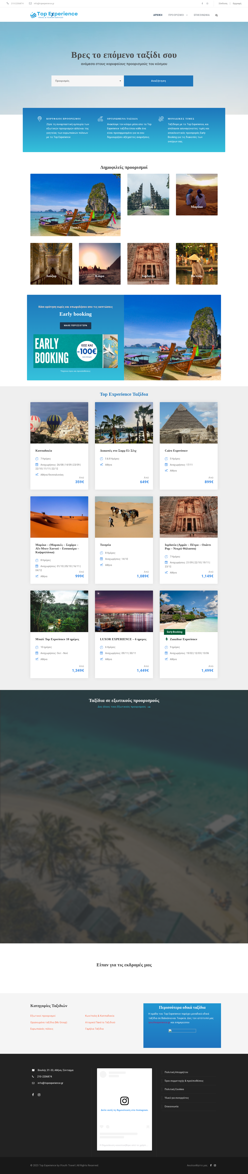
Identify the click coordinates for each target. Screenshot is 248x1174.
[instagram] (207, 3)
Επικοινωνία (202, 15)
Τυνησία (105, 544)
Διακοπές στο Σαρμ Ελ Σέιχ (118, 450)
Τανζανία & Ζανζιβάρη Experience (58, 915)
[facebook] (202, 3)
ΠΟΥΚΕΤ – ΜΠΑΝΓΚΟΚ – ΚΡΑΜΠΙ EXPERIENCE (71, 772)
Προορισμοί (176, 15)
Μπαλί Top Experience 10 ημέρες (57, 639)
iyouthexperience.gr (159, 1022)
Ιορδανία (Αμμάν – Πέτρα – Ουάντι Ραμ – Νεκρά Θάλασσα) (188, 546)
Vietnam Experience (146, 772)
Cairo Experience (176, 450)
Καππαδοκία (43, 450)
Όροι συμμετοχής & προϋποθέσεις (184, 1080)
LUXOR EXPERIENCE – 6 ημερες (123, 639)
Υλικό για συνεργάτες (177, 1098)
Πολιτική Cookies (174, 1089)
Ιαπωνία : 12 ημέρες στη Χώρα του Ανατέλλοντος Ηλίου (169, 915)
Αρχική (157, 15)
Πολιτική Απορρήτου (176, 1072)
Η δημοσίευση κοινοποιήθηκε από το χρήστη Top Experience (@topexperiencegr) (143, 1145)
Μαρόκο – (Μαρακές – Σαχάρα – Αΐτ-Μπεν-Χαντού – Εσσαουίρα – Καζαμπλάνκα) (57, 548)
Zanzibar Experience (147, 844)
